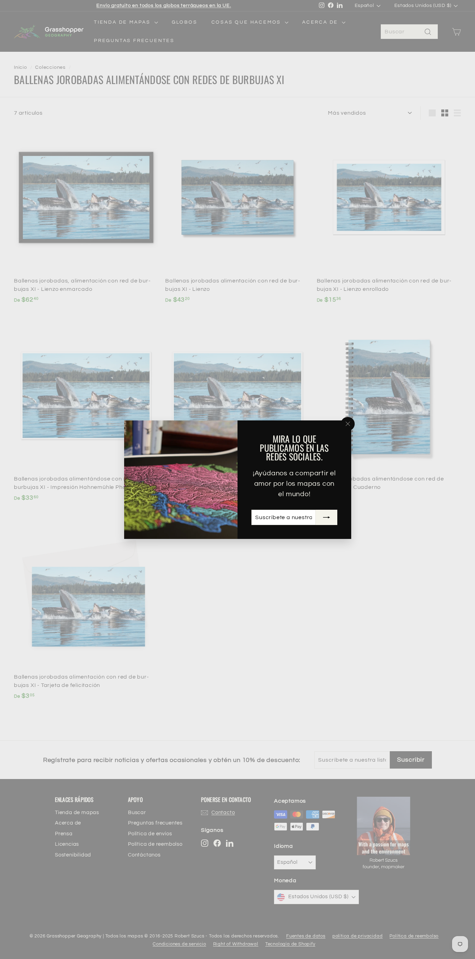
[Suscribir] (326, 517)
